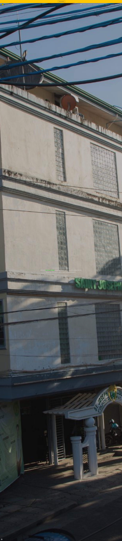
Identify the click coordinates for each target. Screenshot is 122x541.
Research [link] (116, 4)
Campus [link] (106, 4)
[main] (61, 272)
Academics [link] (89, 4)
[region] (61, 1)
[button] (121, 4)
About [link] (84, 4)
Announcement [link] (95, 4)
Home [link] (81, 4)
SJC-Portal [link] (101, 4)
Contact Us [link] (112, 4)
